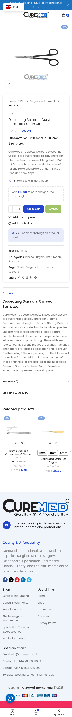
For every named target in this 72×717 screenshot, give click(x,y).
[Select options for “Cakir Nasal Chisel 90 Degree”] (50, 443)
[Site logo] (36, 15)
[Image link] (36, 507)
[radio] (42, 452)
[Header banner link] (31, 5)
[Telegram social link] (35, 277)
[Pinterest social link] (27, 277)
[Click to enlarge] (9, 84)
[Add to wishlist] (22, 443)
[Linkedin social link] (31, 277)
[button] (16, 443)
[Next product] (16, 112)
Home (12, 101)
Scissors (14, 105)
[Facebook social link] (19, 277)
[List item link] (18, 596)
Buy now (53, 209)
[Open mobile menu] (4, 15)
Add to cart (33, 209)
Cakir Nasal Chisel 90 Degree (53, 460)
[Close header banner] (68, 5)
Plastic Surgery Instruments (38, 101)
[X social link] (23, 277)
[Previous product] (10, 112)
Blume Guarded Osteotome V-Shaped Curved (18, 454)
